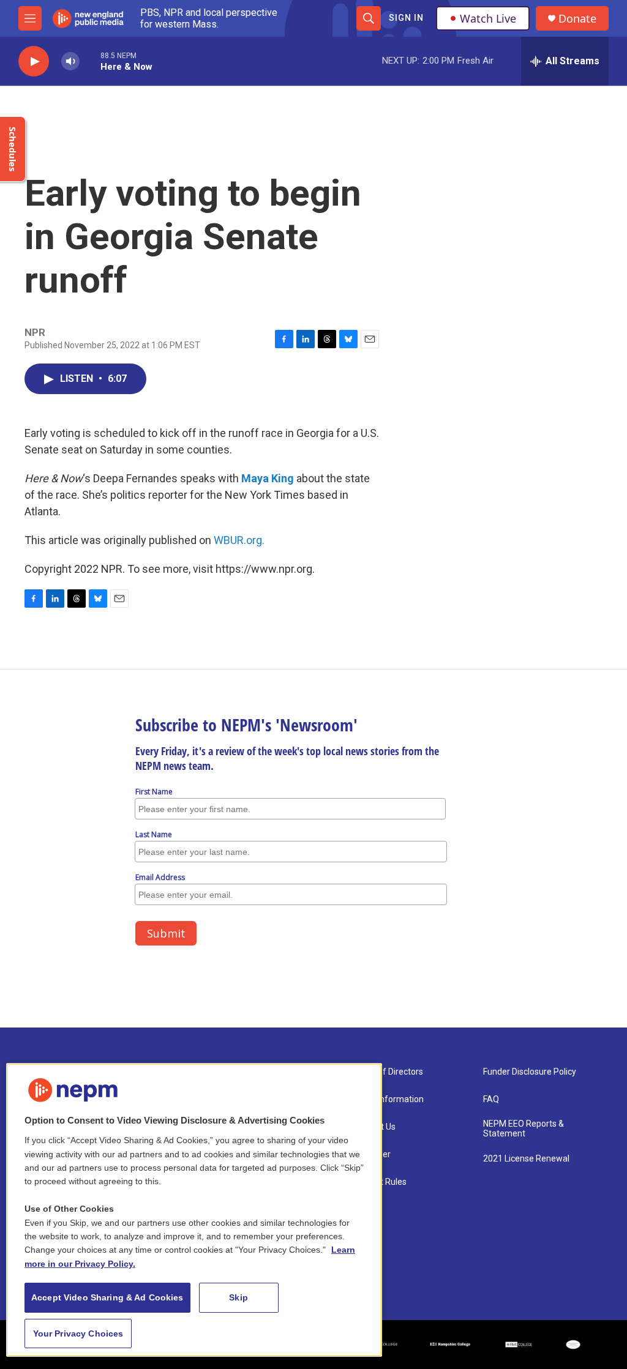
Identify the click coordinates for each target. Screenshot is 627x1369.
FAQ (491, 1099)
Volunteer (372, 1154)
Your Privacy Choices (78, 1333)
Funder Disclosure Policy (529, 1071)
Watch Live (488, 18)
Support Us (374, 1127)
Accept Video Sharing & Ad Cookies (107, 1297)
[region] (194, 1210)
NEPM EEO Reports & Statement (523, 1128)
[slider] (90, 60)
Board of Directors (388, 1071)
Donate (577, 18)
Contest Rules (380, 1182)
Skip (238, 1297)
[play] (33, 61)
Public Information (388, 1099)
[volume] (70, 61)
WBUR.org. (239, 540)
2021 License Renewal (526, 1158)
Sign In (406, 18)
